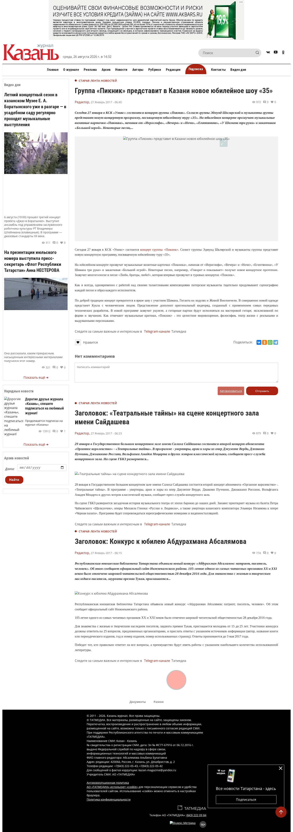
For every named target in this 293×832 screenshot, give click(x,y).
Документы (138, 702)
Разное (159, 702)
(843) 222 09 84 (196, 815)
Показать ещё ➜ (36, 377)
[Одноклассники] (264, 342)
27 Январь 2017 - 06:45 (106, 102)
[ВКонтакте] (259, 342)
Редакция (173, 70)
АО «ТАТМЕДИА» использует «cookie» (112, 787)
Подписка (196, 69)
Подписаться (246, 799)
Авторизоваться (231, 391)
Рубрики (154, 70)
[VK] (268, 53)
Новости (121, 70)
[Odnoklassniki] (283, 53)
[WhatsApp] (270, 342)
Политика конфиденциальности (109, 799)
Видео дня (238, 70)
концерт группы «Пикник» (159, 249)
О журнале (71, 70)
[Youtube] (275, 53)
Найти (14, 479)
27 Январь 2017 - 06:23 (106, 433)
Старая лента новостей (98, 81)
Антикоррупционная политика (108, 783)
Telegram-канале (157, 331)
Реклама (90, 70)
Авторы (138, 70)
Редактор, (82, 102)
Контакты (218, 70)
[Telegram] (275, 342)
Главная (52, 70)
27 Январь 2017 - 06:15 (106, 553)
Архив (106, 70)
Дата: (10, 469)
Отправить (262, 391)
